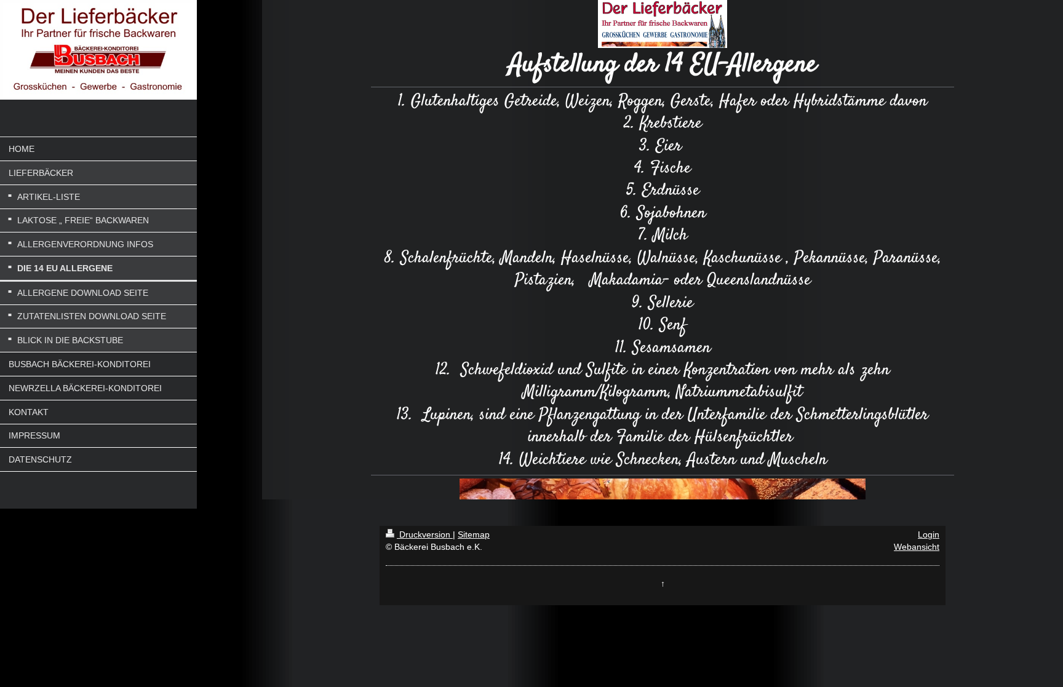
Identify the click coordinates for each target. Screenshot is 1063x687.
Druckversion (425, 534)
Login (928, 534)
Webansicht (916, 547)
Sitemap (474, 534)
